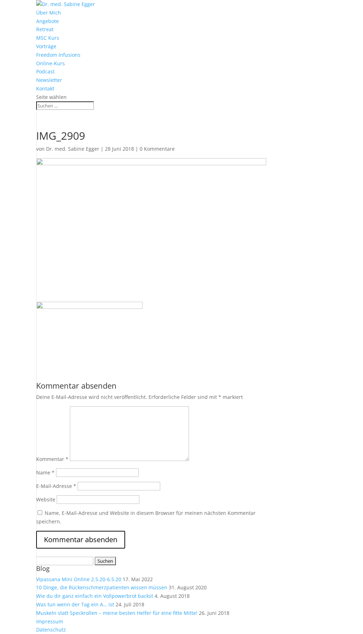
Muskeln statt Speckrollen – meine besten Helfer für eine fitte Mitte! (116, 613)
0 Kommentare (157, 148)
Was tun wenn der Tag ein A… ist (75, 604)
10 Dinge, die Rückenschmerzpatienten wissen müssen (101, 587)
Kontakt (45, 88)
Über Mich (48, 12)
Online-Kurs (50, 63)
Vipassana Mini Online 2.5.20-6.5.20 (78, 579)
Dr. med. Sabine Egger (72, 148)
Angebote (47, 21)
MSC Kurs (47, 37)
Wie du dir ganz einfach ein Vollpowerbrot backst (94, 596)
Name (45, 472)
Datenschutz (51, 629)
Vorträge (46, 46)
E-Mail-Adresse (56, 486)
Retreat (45, 29)
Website (45, 499)
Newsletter (49, 80)
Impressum (49, 621)
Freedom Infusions (58, 54)
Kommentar (52, 459)
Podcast (45, 71)
